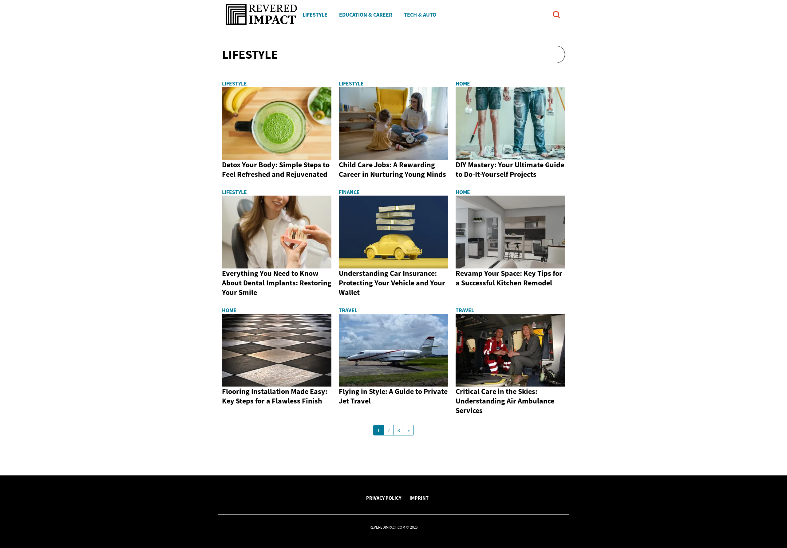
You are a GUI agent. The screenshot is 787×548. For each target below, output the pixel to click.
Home (463, 83)
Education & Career (365, 14)
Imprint (419, 498)
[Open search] (556, 15)
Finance (349, 192)
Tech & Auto (420, 14)
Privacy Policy (383, 498)
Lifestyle (315, 14)
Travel (348, 310)
